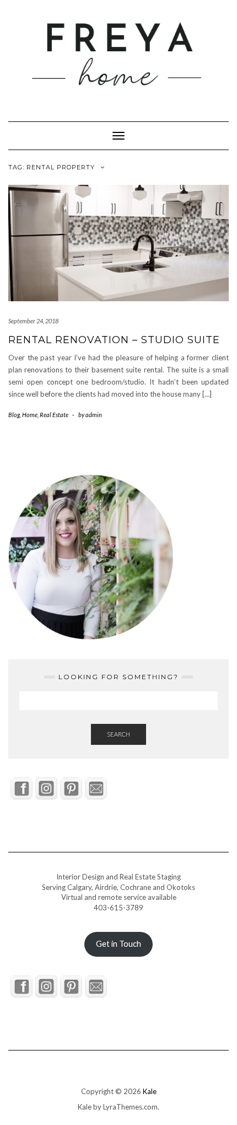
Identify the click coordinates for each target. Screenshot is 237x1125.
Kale (150, 1091)
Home (29, 414)
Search (118, 734)
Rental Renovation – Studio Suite (114, 340)
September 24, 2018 (33, 320)
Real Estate (54, 414)
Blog (14, 414)
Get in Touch (118, 943)
